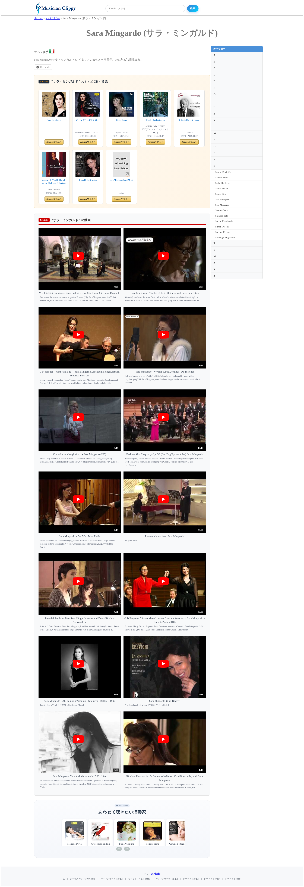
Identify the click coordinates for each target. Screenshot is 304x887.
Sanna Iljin (220, 194)
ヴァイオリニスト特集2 (139, 879)
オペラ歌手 (219, 49)
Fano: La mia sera (54, 120)
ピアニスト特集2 (212, 879)
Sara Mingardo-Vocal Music (121, 180)
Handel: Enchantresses (155, 120)
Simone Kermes (222, 232)
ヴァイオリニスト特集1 (112, 879)
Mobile (155, 874)
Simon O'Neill (222, 226)
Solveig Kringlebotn (225, 237)
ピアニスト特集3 (233, 879)
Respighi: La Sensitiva (87, 180)
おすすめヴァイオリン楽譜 (82, 879)
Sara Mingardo (222, 205)
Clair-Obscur (121, 120)
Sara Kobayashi (222, 199)
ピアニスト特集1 (191, 879)
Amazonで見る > (54, 142)
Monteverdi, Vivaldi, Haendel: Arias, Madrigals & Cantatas (54, 181)
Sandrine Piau (222, 188)
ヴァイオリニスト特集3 (167, 879)
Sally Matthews (222, 183)
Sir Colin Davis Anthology (189, 120)
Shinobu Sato (221, 215)
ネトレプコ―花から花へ (87, 120)
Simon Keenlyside (224, 221)
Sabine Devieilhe (223, 172)
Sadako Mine (221, 177)
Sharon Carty (221, 210)
